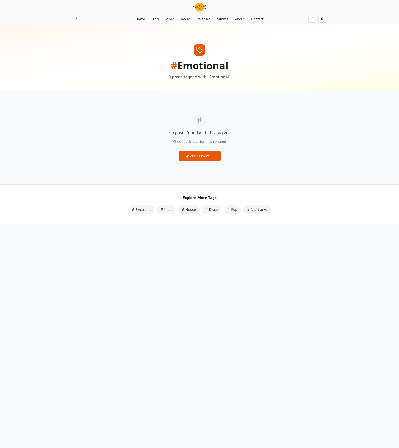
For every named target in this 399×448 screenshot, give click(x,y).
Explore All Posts (197, 156)
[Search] (312, 19)
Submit (222, 19)
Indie (168, 209)
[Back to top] (7, 426)
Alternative (259, 209)
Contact (257, 19)
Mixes (170, 19)
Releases (204, 19)
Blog (155, 19)
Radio (185, 19)
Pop (234, 209)
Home (140, 19)
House (191, 209)
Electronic (143, 209)
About (240, 19)
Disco (213, 209)
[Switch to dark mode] (77, 19)
